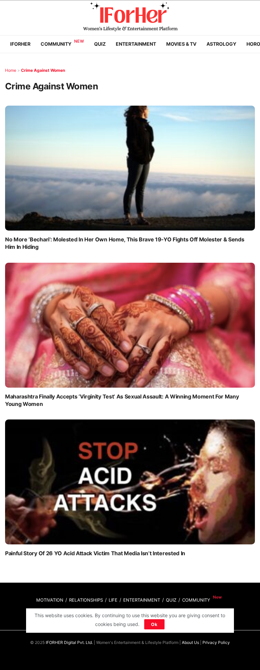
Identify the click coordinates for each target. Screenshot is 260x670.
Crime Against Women (43, 70)
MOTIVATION (49, 600)
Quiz (100, 44)
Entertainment (136, 44)
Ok (154, 624)
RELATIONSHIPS (86, 600)
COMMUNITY (196, 600)
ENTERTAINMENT (141, 600)
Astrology (221, 44)
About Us (190, 642)
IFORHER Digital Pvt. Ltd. (69, 642)
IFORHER (20, 44)
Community (56, 44)
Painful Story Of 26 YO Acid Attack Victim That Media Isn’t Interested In (95, 553)
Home (10, 70)
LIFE (113, 600)
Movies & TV (181, 44)
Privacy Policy (216, 642)
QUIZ (171, 600)
